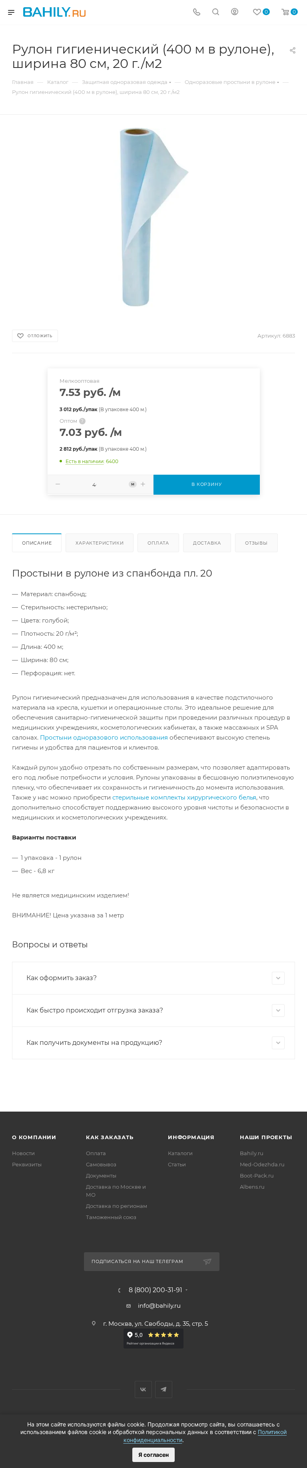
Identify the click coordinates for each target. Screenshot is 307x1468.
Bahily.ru (251, 1153)
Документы (101, 1175)
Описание (37, 543)
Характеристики (100, 543)
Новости (23, 1153)
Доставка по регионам (116, 1206)
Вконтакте (143, 1389)
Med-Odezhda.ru (262, 1164)
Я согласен (153, 1454)
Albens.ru (252, 1187)
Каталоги (180, 1153)
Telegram (163, 1389)
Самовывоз (101, 1164)
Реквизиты (27, 1164)
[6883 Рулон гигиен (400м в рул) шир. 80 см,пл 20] (153, 218)
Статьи (177, 1164)
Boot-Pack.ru (257, 1175)
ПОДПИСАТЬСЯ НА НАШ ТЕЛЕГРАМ (137, 1261)
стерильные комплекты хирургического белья (184, 797)
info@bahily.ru (159, 1305)
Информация (191, 1137)
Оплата (158, 543)
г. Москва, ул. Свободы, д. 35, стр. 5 (155, 1323)
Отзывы (256, 543)
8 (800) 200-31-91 (155, 1290)
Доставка (207, 543)
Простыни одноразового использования (104, 737)
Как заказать (110, 1137)
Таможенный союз (111, 1217)
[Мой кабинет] (234, 12)
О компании (34, 1137)
